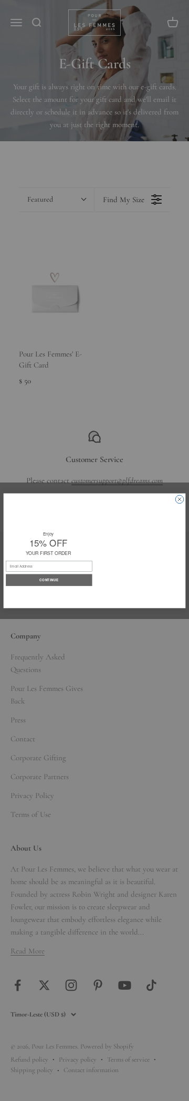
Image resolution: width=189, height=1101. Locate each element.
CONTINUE (48, 580)
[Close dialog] (179, 499)
